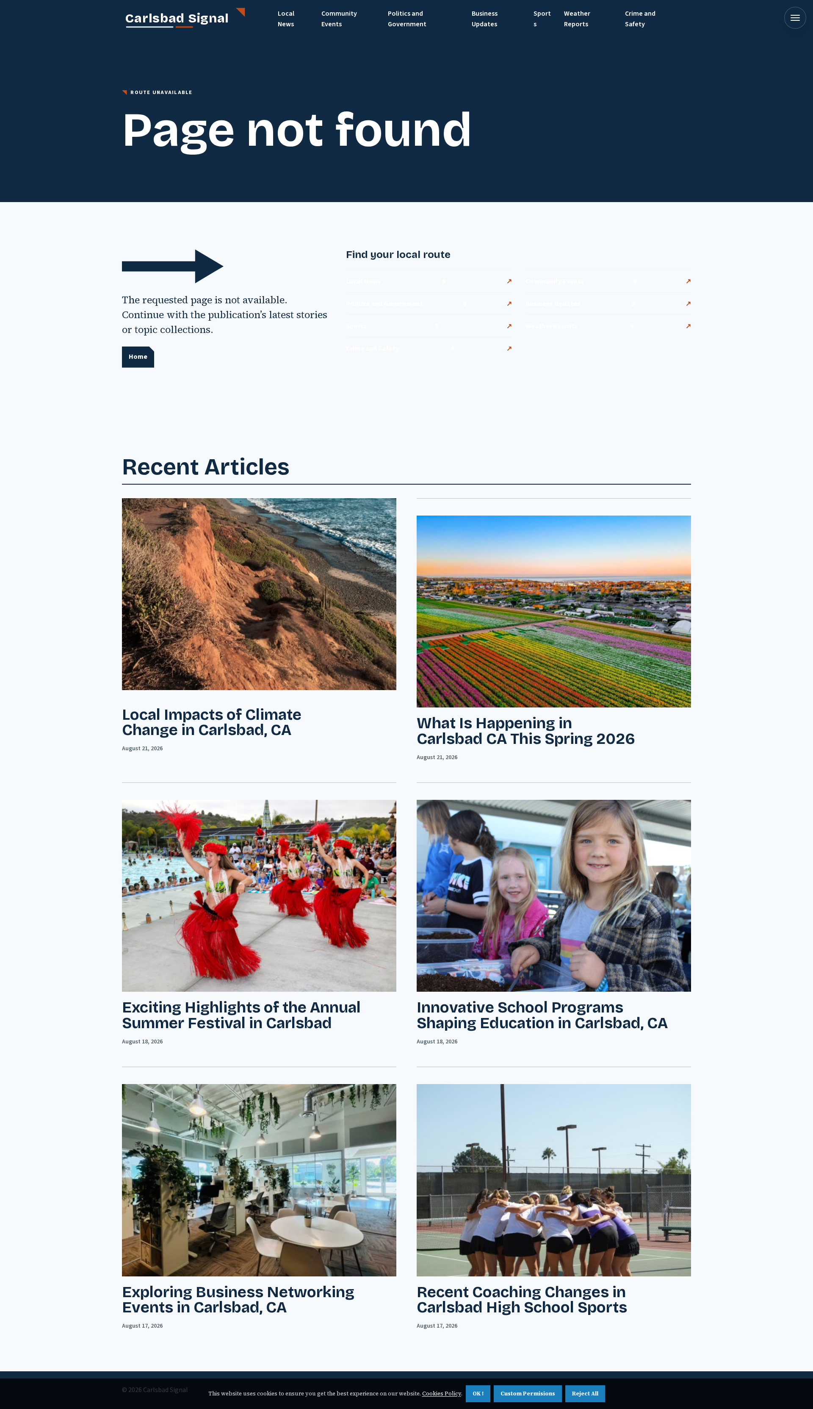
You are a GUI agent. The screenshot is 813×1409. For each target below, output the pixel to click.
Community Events (339, 19)
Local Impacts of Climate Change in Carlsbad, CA (211, 723)
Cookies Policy (441, 1393)
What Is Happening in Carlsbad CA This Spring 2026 (526, 731)
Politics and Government (407, 19)
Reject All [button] (585, 1393)
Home (138, 356)
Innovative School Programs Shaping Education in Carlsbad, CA (542, 1015)
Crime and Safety (640, 19)
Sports (542, 19)
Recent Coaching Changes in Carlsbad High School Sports (522, 1300)
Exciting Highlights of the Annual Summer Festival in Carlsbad (241, 1015)
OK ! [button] (478, 1393)
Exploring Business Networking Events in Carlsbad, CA (238, 1300)
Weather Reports (577, 19)
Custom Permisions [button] (528, 1393)
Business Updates (485, 19)
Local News (286, 19)
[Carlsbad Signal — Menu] (795, 18)
